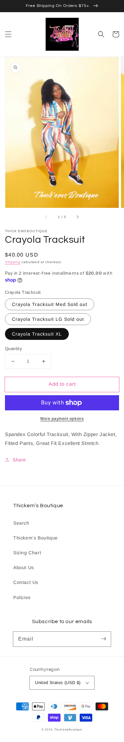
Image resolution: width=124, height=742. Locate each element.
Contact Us (25, 582)
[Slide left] (46, 217)
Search (21, 523)
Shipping (13, 262)
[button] (8, 34)
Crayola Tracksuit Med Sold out (49, 304)
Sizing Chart (27, 552)
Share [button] (19, 459)
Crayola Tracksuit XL (37, 334)
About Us (23, 567)
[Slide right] (77, 217)
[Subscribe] (103, 639)
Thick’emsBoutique (68, 729)
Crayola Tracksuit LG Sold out (48, 319)
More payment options (62, 418)
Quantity (13, 348)
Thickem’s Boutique (35, 537)
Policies (22, 597)
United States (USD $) (57, 682)
